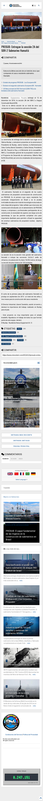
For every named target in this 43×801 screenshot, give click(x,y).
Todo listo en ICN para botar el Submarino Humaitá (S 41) (18, 421)
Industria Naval (11, 41)
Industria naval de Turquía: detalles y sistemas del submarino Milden (18, 630)
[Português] (27, 473)
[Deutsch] (33, 473)
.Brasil (19, 41)
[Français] (22, 473)
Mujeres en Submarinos (11, 497)
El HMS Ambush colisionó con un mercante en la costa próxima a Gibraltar (20, 693)
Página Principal (21, 446)
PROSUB (23, 43)
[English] (10, 473)
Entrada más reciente (21, 435)
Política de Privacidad (30, 734)
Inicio (2, 41)
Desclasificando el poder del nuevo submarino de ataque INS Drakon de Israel (21, 568)
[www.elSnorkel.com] (16, 6)
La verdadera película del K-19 (20, 664)
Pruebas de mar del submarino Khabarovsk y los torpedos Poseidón (20, 599)
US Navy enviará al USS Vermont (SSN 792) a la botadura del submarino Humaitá (21, 400)
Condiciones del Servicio (13, 734)
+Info (20, 580)
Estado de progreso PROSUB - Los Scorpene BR (19, 82)
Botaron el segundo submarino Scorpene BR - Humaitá (22, 86)
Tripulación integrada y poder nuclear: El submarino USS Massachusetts (20, 516)
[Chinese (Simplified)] (16, 473)
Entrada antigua (21, 440)
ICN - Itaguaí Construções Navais (9, 43)
